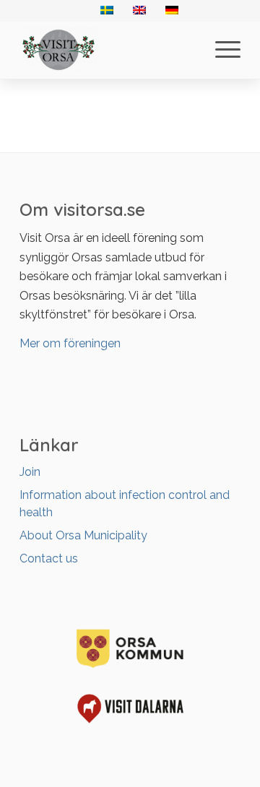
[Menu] (220, 50)
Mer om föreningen (70, 343)
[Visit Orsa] (108, 50)
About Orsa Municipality (83, 535)
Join (30, 472)
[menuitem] (220, 50)
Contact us (49, 558)
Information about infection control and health (125, 503)
